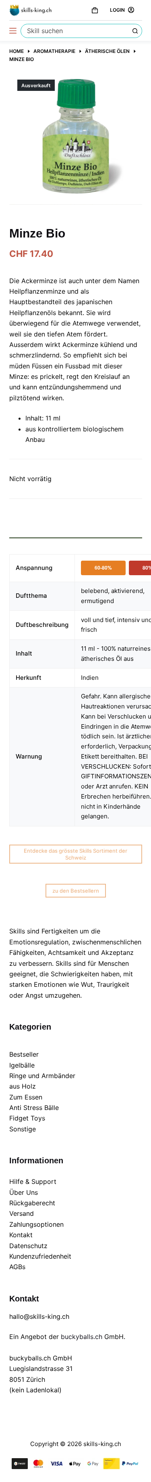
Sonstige (22, 1129)
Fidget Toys (27, 1118)
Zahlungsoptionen (36, 1224)
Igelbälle (22, 1065)
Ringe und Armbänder (42, 1076)
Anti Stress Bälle (34, 1108)
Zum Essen (25, 1097)
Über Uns (23, 1192)
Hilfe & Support (32, 1181)
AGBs (17, 1267)
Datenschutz (28, 1246)
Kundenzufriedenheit (40, 1256)
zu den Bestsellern (75, 890)
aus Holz (22, 1086)
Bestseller (24, 1054)
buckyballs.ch (81, 1337)
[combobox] (74, 31)
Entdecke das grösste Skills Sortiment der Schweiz (75, 854)
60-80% (103, 567)
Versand (21, 1213)
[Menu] (13, 30)
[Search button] (135, 31)
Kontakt (21, 1235)
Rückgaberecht (32, 1203)
